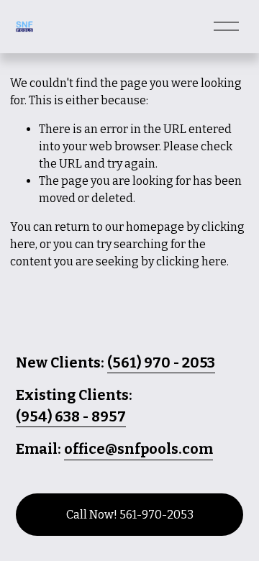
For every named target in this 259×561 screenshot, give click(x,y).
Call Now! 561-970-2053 (130, 514)
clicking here (191, 261)
